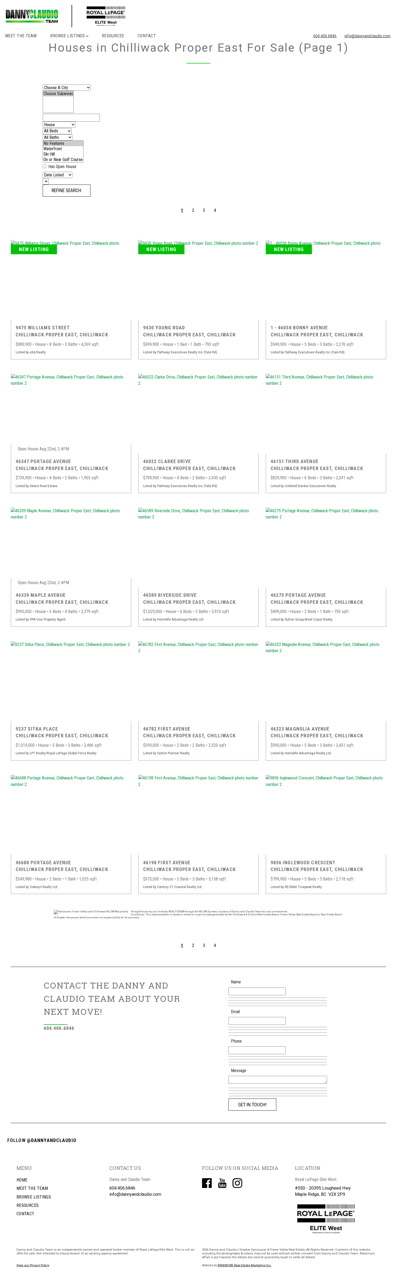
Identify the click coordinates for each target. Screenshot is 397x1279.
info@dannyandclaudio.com (367, 35)
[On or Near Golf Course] (63, 159)
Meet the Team (21, 35)
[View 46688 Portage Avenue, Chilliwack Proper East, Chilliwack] (71, 815)
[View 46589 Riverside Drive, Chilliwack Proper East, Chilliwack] (198, 547)
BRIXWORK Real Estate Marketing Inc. (244, 1265)
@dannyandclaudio (51, 1140)
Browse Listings (33, 1197)
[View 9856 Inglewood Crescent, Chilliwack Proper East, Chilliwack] (326, 815)
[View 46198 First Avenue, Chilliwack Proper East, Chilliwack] (198, 815)
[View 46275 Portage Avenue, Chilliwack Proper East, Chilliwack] (326, 547)
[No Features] (63, 143)
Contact (147, 35)
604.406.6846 (325, 35)
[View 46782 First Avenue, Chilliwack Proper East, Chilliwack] (198, 681)
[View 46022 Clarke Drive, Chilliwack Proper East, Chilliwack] (198, 414)
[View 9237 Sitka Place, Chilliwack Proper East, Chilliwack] (71, 681)
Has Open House (61, 166)
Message (238, 1070)
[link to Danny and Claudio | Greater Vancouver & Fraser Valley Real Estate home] (90, 16)
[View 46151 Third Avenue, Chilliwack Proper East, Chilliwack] (326, 414)
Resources (113, 35)
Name (236, 982)
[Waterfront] (63, 149)
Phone (236, 1041)
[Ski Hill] (63, 154)
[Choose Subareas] (58, 93)
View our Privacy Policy (32, 1265)
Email (235, 1011)
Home (22, 1180)
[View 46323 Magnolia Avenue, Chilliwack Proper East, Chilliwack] (326, 681)
